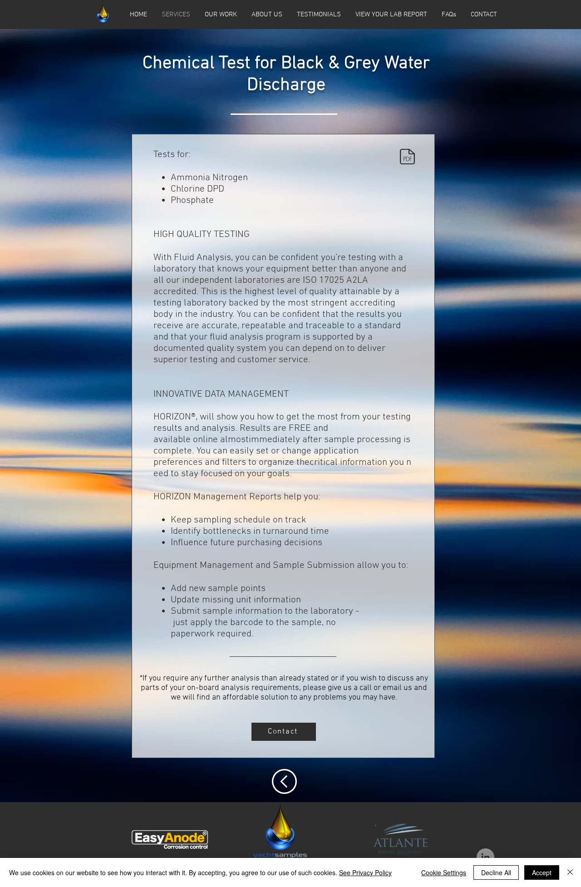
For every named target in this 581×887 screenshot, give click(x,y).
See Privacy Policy (365, 872)
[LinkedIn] (485, 857)
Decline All (496, 872)
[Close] (570, 872)
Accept (541, 872)
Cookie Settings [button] (443, 872)
